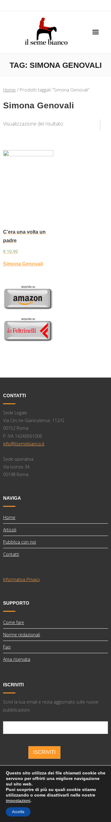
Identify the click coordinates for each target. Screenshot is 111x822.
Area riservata (16, 659)
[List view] (104, 122)
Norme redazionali (21, 635)
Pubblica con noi (19, 542)
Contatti (11, 554)
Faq (6, 647)
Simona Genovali (23, 263)
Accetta (18, 812)
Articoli (9, 530)
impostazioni (18, 800)
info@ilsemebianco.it (23, 444)
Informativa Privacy (21, 579)
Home (9, 90)
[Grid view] (97, 122)
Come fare (13, 622)
